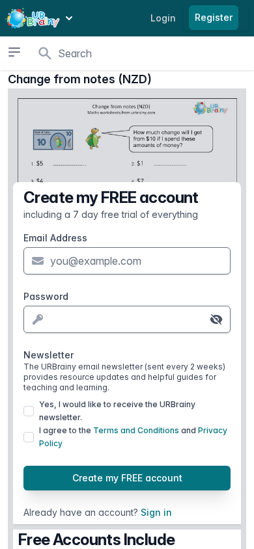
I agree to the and (133, 436)
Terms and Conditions (136, 430)
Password (45, 296)
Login (163, 17)
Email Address (55, 237)
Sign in (156, 512)
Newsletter (124, 370)
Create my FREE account (127, 477)
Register (214, 17)
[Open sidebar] (14, 52)
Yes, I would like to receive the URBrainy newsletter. (117, 410)
